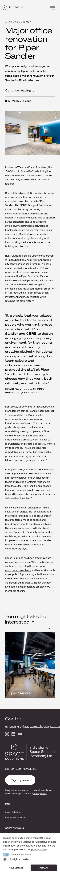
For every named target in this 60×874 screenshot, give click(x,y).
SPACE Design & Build (32, 205)
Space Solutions (13, 812)
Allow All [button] (44, 867)
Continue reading (18, 90)
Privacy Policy (40, 793)
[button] (49, 628)
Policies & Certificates (16, 817)
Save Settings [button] (16, 867)
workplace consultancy (18, 570)
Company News (20, 22)
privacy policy (39, 849)
